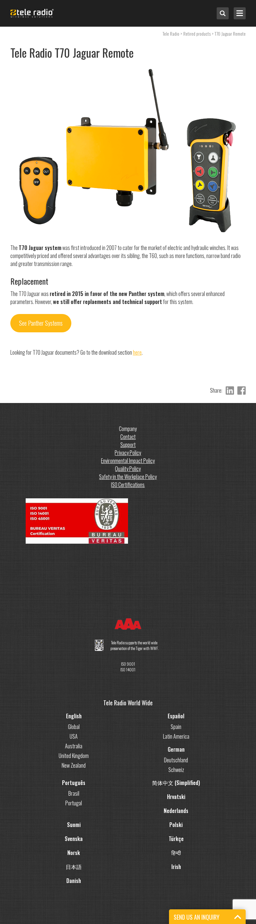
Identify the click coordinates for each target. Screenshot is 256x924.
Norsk (73, 853)
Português (73, 783)
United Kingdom (74, 756)
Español (176, 716)
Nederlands (176, 811)
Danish (73, 881)
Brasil (73, 793)
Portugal (73, 803)
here (137, 352)
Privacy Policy (128, 453)
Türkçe (176, 839)
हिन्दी (176, 853)
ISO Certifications (128, 485)
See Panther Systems (41, 323)
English (74, 716)
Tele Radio (171, 33)
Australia (73, 746)
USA (74, 736)
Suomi (74, 825)
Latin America (176, 736)
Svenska (74, 839)
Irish (176, 867)
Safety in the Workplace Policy (128, 477)
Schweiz (176, 770)
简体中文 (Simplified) (176, 783)
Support (128, 445)
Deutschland (176, 760)
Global (74, 727)
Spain (176, 727)
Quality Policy (128, 469)
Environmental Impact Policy (128, 461)
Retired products (197, 33)
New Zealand (74, 765)
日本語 (74, 867)
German (176, 749)
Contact (128, 437)
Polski (176, 825)
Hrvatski (176, 797)
